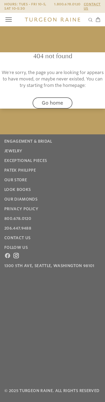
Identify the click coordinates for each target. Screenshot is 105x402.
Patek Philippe (20, 170)
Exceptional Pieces (25, 160)
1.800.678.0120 (67, 4)
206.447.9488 (17, 228)
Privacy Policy (21, 209)
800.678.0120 (17, 218)
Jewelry (13, 151)
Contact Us (92, 6)
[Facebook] (7, 255)
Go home (52, 103)
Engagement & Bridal (28, 141)
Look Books (17, 189)
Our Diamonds (20, 199)
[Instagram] (16, 255)
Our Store (15, 180)
